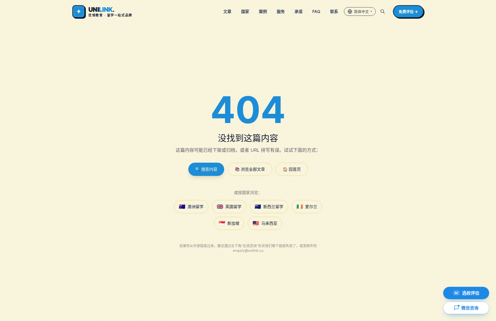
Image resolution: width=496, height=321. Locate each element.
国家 (245, 11)
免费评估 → (408, 11)
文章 (227, 11)
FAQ (316, 11)
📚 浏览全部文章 (250, 169)
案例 (263, 11)
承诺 (298, 11)
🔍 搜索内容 (206, 169)
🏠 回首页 (292, 169)
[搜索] (382, 11)
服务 (281, 11)
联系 (334, 11)
